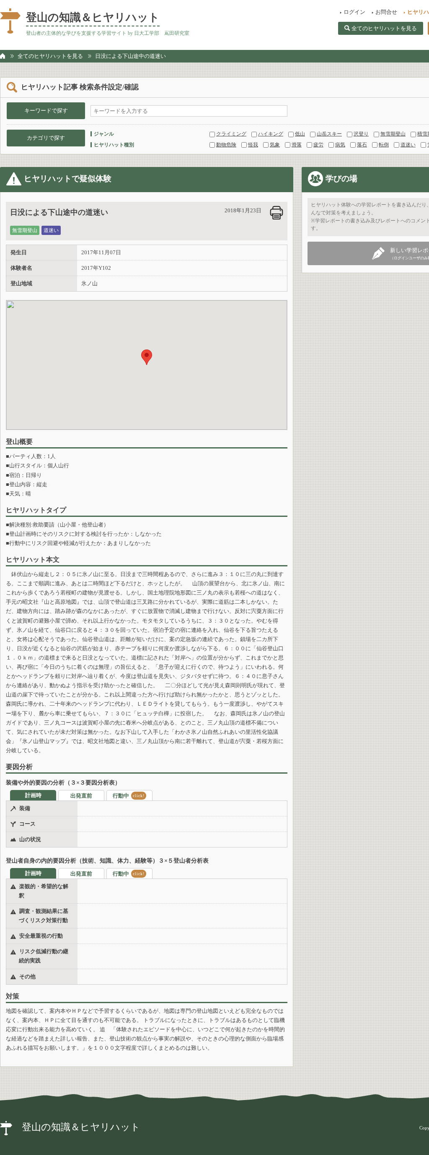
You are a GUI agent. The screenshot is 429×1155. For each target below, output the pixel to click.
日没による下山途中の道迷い (130, 56)
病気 (340, 145)
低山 (300, 134)
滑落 (297, 145)
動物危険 (226, 145)
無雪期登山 (393, 134)
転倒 (384, 145)
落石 (362, 145)
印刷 (276, 212)
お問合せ (386, 12)
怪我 (253, 145)
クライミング (231, 134)
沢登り (361, 134)
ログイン (354, 12)
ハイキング (270, 134)
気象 (275, 145)
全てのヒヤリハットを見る (384, 28)
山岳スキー (329, 134)
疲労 (318, 145)
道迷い (408, 145)
